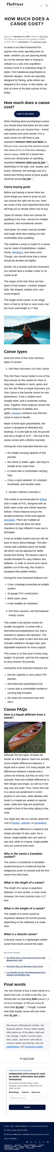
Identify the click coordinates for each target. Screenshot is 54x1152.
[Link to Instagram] (40, 1142)
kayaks (16, 823)
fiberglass (17, 252)
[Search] (41, 5)
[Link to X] (27, 1142)
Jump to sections (25, 114)
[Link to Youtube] (48, 1142)
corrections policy (40, 42)
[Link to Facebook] (35, 1142)
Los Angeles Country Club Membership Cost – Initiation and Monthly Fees (26, 973)
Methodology (14, 1092)
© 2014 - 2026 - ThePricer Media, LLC (17, 1126)
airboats (25, 823)
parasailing (40, 823)
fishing (43, 499)
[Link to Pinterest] (44, 1142)
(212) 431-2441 (22, 1130)
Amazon (16, 413)
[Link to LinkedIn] (31, 1142)
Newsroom (36, 1092)
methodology (23, 42)
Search (27, 1107)
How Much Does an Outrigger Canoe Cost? (25, 966)
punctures (9, 520)
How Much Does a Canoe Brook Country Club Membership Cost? (26, 959)
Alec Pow (43, 37)
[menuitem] (41, 5)
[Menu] (46, 6)
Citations (25, 1092)
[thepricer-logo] (15, 5)
